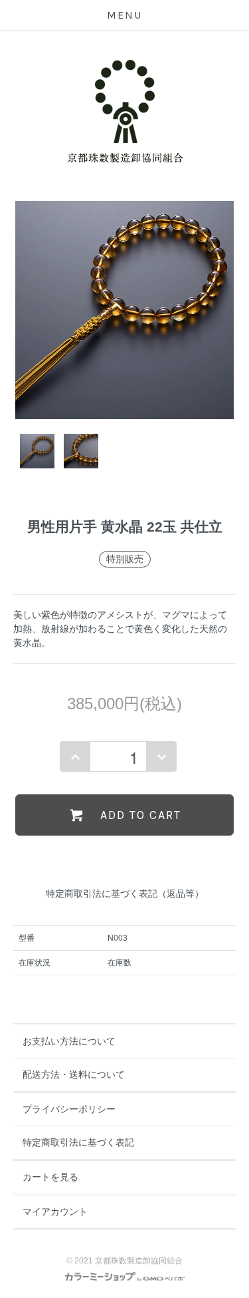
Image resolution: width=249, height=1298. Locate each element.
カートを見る (50, 1177)
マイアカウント (55, 1211)
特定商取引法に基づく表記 (78, 1142)
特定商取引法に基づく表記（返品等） (125, 893)
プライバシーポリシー (69, 1109)
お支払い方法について (69, 1041)
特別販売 (124, 559)
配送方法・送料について (74, 1074)
